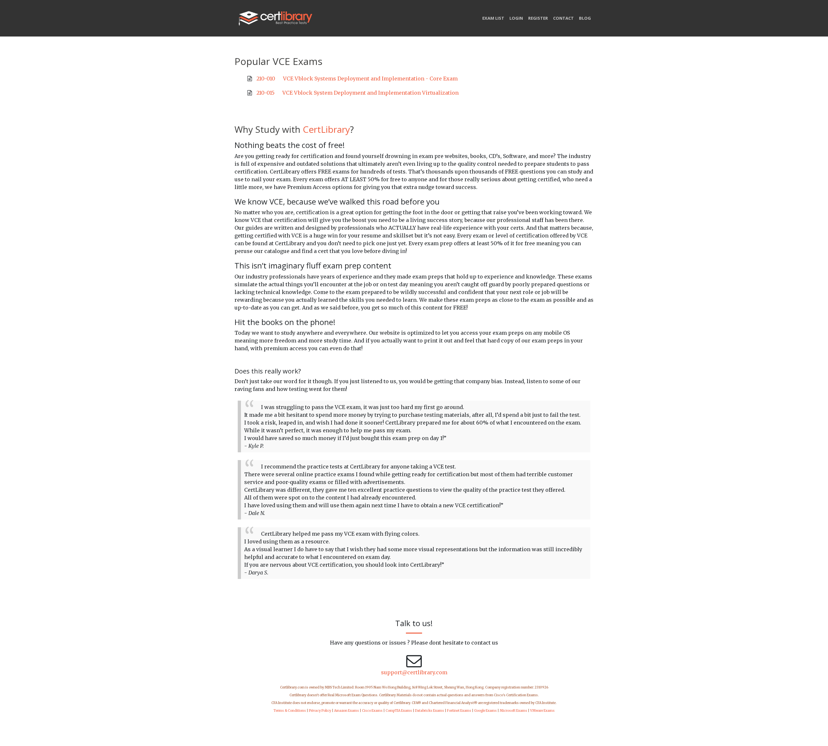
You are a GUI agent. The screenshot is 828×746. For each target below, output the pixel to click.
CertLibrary (326, 129)
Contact (563, 18)
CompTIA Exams (399, 711)
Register (538, 18)
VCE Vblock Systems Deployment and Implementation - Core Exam (370, 78)
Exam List (493, 18)
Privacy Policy (320, 711)
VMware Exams (542, 711)
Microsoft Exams (513, 711)
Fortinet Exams (459, 711)
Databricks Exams (429, 711)
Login (516, 18)
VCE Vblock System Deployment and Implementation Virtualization (370, 92)
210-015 (265, 92)
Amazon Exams (346, 711)
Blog (585, 18)
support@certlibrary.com (414, 672)
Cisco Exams (372, 711)
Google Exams (485, 711)
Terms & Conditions (290, 711)
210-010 (265, 78)
